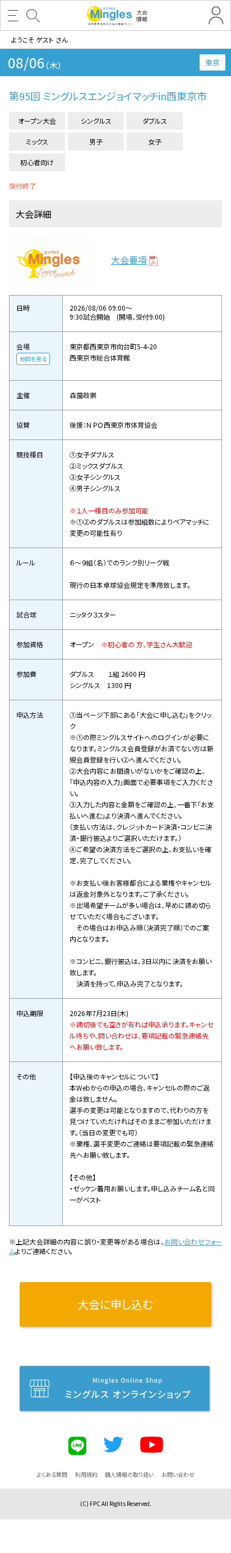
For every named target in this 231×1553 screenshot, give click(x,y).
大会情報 (141, 15)
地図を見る (33, 358)
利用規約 (86, 1474)
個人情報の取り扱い (129, 1474)
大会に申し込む (115, 1304)
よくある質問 (51, 1474)
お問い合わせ (178, 1474)
